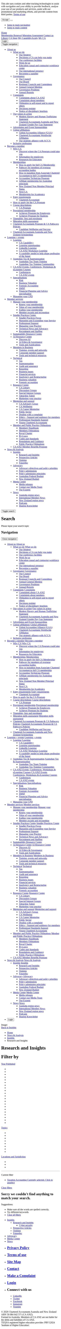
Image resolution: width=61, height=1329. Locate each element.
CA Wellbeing (25, 406)
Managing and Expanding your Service (37, 320)
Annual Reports (26, 92)
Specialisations (20, 277)
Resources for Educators (30, 159)
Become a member (16, 146)
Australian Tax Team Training (33, 261)
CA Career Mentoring (29, 409)
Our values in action (22, 114)
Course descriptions (22, 205)
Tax (21, 361)
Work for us (24, 63)
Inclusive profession (22, 143)
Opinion (23, 460)
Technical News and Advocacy (33, 328)
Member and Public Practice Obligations (32, 425)
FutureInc (23, 463)
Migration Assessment (32, 35)
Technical (17, 358)
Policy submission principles (32, 473)
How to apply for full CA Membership (37, 165)
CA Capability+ (26, 242)
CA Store (13, 38)
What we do (18, 52)
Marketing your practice (30, 398)
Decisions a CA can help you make (35, 57)
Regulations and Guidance (31, 441)
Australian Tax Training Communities (36, 264)
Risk (21, 280)
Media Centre (19, 481)
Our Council (25, 79)
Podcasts (23, 503)
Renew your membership (30, 304)
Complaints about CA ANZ (32, 97)
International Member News (32, 497)
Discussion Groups (28, 390)
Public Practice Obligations (31, 444)
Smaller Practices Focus (30, 318)
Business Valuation (28, 283)
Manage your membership (25, 302)
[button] (10, 44)
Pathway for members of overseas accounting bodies (34, 169)
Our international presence (31, 71)
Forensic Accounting (28, 285)
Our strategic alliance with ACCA (35, 140)
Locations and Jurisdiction (13, 1156)
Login (4, 41)
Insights (16, 452)
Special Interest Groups (30, 393)
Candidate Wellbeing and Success (34, 229)
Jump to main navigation (18, 25)
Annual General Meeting (30, 87)
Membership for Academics (32, 194)
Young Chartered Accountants (33, 422)
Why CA (17, 149)
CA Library (24, 387)
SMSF (22, 288)
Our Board (24, 81)
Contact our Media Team (30, 487)
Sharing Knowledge (28, 506)
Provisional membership (24, 210)
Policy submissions (28, 471)
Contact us (48, 35)
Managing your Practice (30, 326)
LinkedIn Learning (28, 248)
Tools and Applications (29, 344)
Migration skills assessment (25, 221)
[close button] (11, 20)
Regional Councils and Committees (35, 84)
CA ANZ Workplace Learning (33, 251)
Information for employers (31, 157)
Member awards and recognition (34, 312)
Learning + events (15, 237)
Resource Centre (21, 385)
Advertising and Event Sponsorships (30, 127)
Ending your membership (31, 310)
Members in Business (23, 347)
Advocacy (18, 465)
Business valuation (27, 379)
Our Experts (24, 489)
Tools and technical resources (32, 355)
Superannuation (26, 363)
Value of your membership (31, 307)
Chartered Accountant (29, 200)
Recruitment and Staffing (30, 331)
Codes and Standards (29, 438)
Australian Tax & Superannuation (28, 259)
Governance (18, 76)
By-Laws (23, 436)
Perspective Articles (28, 457)
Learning (17, 240)
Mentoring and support (23, 401)
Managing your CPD (23, 296)
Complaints (18, 95)
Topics (4, 1127)
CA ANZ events (26, 275)
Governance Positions (29, 89)
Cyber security (26, 1225)
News (16, 492)
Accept (5, 20)
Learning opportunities (29, 245)
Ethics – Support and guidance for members (39, 417)
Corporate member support (31, 353)
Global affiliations (21, 130)
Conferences (25, 272)
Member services (15, 299)
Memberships (19, 162)
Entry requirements (22, 197)
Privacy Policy (18, 1248)
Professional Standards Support (33, 420)
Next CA (23, 191)
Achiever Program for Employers (34, 213)
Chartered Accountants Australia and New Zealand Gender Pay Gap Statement (38, 123)
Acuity (35, 38)
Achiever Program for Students (33, 216)
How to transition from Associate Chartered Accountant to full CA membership (39, 174)
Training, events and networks (33, 350)
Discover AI (24, 339)
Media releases (26, 484)
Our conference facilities (30, 60)
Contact (13, 1269)
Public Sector (25, 412)
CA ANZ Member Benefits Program (30, 446)
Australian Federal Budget (31, 476)
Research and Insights (29, 455)
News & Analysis (15, 449)
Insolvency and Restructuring (32, 377)
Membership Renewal (11, 35)
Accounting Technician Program (34, 178)
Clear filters (6, 1187)
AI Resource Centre (22, 336)
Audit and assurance (28, 366)
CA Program (25, 208)
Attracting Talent (27, 395)
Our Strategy (25, 55)
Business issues (26, 371)
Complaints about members (31, 100)
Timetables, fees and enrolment (27, 218)
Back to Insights (8, 1027)
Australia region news (29, 495)
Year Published (8, 1064)
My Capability (25, 38)
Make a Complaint (21, 1276)
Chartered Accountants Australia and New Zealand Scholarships (32, 233)
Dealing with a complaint (30, 414)
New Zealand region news (31, 500)
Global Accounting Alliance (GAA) (35, 132)
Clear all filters (14, 1215)
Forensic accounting (28, 382)
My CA (42, 38)
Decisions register (27, 108)
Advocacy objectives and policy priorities (38, 468)
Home (4, 32)
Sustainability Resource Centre (27, 334)
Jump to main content (17, 27)
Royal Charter (25, 433)
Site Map (14, 1262)
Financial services (27, 374)
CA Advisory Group (28, 404)
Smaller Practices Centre (24, 315)
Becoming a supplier (28, 73)
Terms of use (19, 14)
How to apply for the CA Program (29, 202)
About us (11, 49)
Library (4, 38)
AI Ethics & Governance (30, 342)
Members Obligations (29, 430)
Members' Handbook (29, 428)
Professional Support (28, 323)
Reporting (23, 369)
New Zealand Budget (29, 479)
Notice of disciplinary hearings (33, 111)
